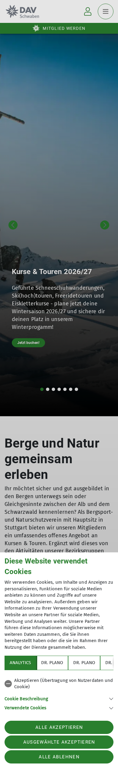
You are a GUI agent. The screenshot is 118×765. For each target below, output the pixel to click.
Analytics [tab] (20, 662)
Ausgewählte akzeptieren (59, 742)
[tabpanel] (59, 693)
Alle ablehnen (59, 757)
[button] (59, 698)
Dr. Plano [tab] (52, 662)
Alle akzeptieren (59, 727)
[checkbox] (59, 684)
